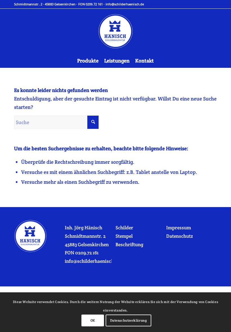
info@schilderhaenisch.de (125, 4)
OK (92, 320)
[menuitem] (87, 61)
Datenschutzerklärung (128, 320)
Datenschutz (179, 236)
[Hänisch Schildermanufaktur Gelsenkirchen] (115, 31)
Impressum (178, 228)
